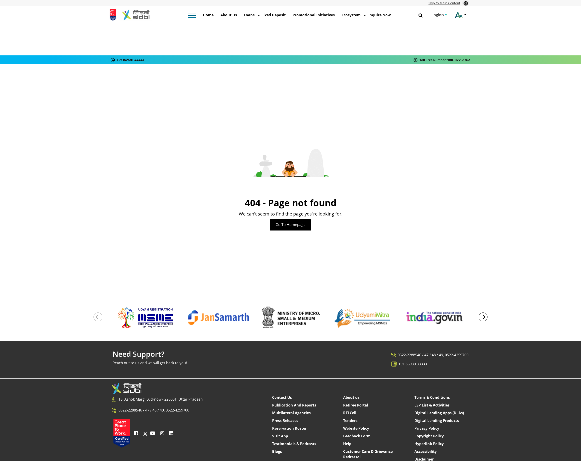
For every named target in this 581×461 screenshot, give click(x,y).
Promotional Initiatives (314, 14)
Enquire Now (379, 14)
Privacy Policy (426, 428)
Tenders (350, 420)
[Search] (420, 15)
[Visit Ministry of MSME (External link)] (290, 317)
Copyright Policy (429, 436)
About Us (228, 14)
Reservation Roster (289, 428)
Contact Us (282, 397)
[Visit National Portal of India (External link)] (434, 317)
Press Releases (285, 420)
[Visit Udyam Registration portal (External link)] (146, 317)
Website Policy (356, 428)
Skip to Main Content (444, 3)
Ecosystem (351, 14)
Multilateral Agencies (291, 412)
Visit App (280, 436)
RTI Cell (349, 412)
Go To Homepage (290, 224)
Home (208, 14)
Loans (249, 14)
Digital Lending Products (436, 420)
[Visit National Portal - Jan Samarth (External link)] (218, 317)
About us (351, 397)
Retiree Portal (355, 405)
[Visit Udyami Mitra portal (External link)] (362, 317)
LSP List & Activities (432, 405)
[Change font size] (460, 15)
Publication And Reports (294, 405)
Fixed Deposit (273, 14)
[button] (483, 316)
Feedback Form (357, 436)
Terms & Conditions (432, 397)
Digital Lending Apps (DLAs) (439, 412)
